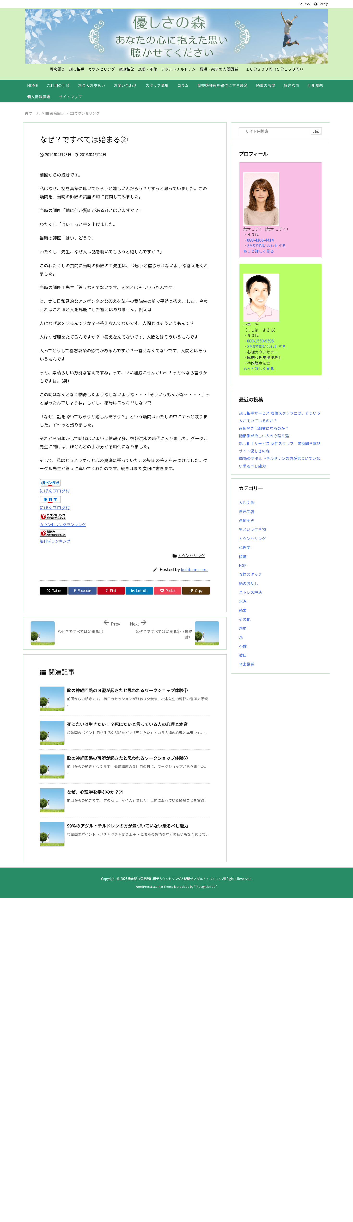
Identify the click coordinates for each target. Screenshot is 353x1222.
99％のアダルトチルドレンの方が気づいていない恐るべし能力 (127, 825)
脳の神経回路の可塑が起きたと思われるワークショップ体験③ (127, 690)
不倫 (243, 646)
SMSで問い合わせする (266, 245)
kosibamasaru (194, 569)
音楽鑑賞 (246, 664)
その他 (244, 619)
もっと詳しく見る (258, 251)
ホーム (34, 113)
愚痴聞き (57, 113)
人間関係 (246, 502)
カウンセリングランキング (63, 524)
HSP (243, 565)
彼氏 (243, 655)
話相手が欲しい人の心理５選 (264, 435)
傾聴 (243, 556)
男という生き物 (252, 529)
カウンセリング (87, 113)
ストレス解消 (250, 592)
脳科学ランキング (55, 541)
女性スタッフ (250, 574)
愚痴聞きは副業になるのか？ (264, 428)
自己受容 (246, 511)
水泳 (243, 601)
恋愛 (243, 628)
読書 (243, 610)
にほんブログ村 (55, 490)
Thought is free (205, 886)
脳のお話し (248, 583)
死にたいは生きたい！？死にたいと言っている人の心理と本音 (127, 724)
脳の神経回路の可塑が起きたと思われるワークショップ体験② (127, 758)
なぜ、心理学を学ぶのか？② (95, 792)
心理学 (244, 547)
